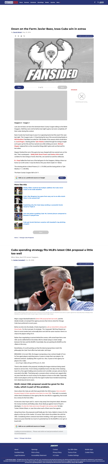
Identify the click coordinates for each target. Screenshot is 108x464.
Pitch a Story (35, 452)
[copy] (24, 36)
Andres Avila (55, 154)
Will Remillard (19, 139)
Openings (34, 449)
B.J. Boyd (17, 160)
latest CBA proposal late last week (46, 319)
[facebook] (94, 2)
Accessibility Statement (38, 455)
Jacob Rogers (20, 141)
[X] (98, 2)
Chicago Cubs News (25, 438)
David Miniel (17, 32)
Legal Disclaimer (19, 455)
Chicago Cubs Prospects (27, 237)
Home (16, 237)
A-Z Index (56, 455)
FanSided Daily (19, 452)
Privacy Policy (57, 452)
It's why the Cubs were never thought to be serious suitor (39, 406)
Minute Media (12, 459)
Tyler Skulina (39, 141)
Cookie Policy (89, 452)
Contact (55, 449)
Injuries (53, 2)
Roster (47, 2)
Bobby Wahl (34, 154)
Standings (41, 2)
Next (62, 87)
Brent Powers (43, 154)
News (21, 2)
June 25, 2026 (41, 363)
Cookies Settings (73, 455)
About (16, 449)
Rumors (26, 2)
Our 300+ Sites (72, 449)
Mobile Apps (89, 449)
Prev (19, 87)
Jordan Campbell (19, 260)
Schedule (33, 2)
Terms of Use (72, 452)
